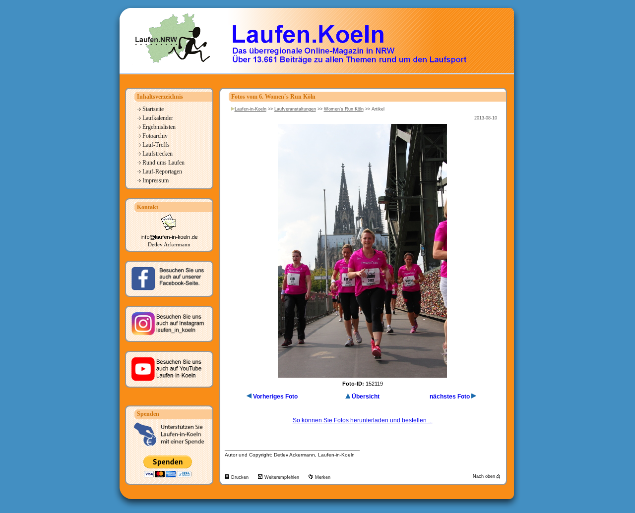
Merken (322, 477)
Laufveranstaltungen (295, 109)
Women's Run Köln (344, 109)
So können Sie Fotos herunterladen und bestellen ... (363, 420)
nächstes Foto (450, 396)
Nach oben (485, 476)
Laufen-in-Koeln (250, 109)
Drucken (240, 477)
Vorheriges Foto (275, 396)
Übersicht (366, 396)
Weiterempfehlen (282, 477)
